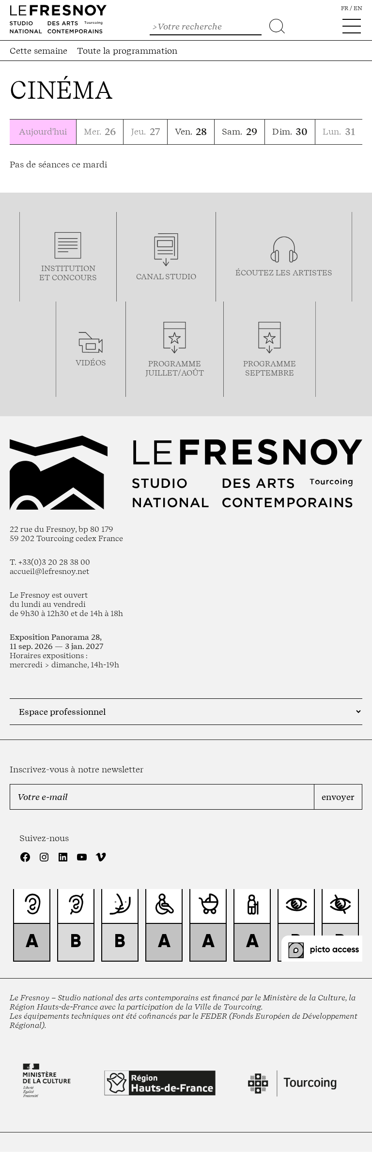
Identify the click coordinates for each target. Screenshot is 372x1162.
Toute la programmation (127, 50)
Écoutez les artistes (283, 272)
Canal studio (166, 276)
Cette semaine (38, 50)
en (358, 8)
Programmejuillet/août (174, 368)
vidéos (91, 362)
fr (344, 8)
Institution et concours (68, 273)
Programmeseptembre (269, 368)
